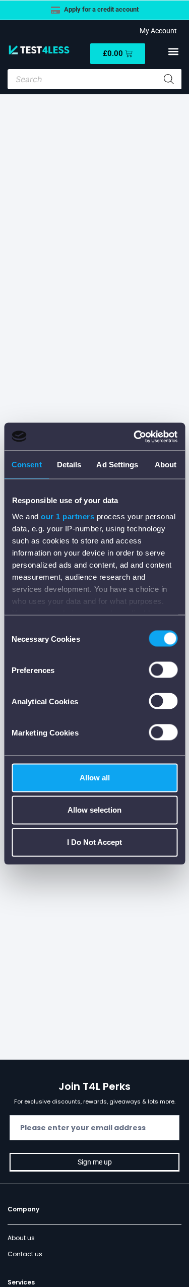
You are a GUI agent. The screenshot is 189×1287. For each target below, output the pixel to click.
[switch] (163, 670)
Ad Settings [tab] (117, 464)
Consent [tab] (27, 464)
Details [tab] (69, 464)
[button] (173, 51)
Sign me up (95, 1162)
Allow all (95, 777)
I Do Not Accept (94, 842)
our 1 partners (67, 516)
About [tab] (166, 464)
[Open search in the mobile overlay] (94, 79)
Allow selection (94, 810)
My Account (157, 31)
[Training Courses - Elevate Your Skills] (145, 10)
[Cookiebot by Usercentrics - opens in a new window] (134, 436)
